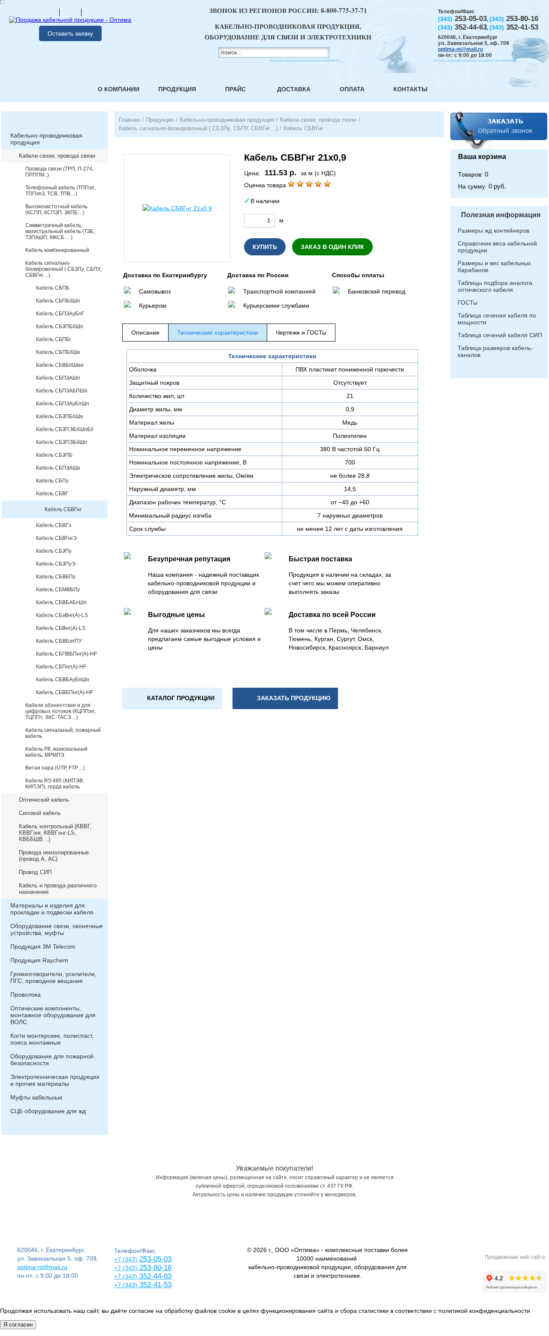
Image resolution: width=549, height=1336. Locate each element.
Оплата (352, 89)
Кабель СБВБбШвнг (60, 365)
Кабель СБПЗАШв (58, 468)
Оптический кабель (44, 800)
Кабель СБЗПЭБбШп (61, 442)
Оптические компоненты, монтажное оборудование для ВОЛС (53, 1015)
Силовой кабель (40, 813)
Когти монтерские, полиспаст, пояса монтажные (52, 1039)
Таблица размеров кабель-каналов (495, 351)
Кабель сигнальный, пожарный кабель (63, 733)
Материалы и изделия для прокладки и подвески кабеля (52, 909)
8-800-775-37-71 (344, 10)
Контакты (410, 89)
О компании (118, 89)
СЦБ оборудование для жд (48, 1111)
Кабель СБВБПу (55, 577)
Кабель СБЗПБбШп (59, 327)
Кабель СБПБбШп (58, 301)
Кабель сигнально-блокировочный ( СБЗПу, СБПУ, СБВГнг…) (63, 269)
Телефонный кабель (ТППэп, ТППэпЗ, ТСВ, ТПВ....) (60, 191)
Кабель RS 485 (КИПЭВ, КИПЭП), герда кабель (54, 784)
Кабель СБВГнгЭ (56, 538)
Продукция (177, 89)
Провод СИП (35, 872)
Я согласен (18, 1324)
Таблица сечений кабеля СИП (500, 335)
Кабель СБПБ (52, 288)
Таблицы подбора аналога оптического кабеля (495, 286)
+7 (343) (125, 1285)
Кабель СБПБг (53, 339)
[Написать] (92, 12)
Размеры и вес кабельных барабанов (494, 266)
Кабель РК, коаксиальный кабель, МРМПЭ (56, 752)
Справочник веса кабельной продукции (497, 247)
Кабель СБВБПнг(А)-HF (64, 692)
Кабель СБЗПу (54, 551)
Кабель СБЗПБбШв (59, 416)
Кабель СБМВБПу (58, 590)
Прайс (235, 89)
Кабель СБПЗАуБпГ (60, 314)
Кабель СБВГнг (63, 509)
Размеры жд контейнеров (493, 230)
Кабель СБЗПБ (54, 455)
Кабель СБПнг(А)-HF (61, 667)
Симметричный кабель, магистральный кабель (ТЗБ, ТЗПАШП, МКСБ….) (60, 231)
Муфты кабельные (36, 1097)
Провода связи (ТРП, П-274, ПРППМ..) (59, 172)
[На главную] (48, 12)
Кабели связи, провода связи (57, 156)
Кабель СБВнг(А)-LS (60, 628)
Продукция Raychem (39, 960)
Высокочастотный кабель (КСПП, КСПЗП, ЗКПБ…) (56, 210)
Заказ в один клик (332, 246)
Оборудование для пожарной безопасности (52, 1059)
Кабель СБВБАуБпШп (62, 680)
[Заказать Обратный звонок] (499, 130)
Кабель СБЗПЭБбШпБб (65, 429)
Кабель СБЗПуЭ (55, 564)
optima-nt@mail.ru (460, 49)
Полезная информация (500, 215)
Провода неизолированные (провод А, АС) (54, 855)
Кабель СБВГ (52, 494)
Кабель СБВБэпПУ (59, 641)
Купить (265, 246)
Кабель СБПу (52, 481)
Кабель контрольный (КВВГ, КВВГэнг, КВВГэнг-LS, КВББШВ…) (55, 832)
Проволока (25, 994)
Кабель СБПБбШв (58, 352)
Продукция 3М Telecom (42, 946)
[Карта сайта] (70, 12)
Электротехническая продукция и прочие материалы (55, 1080)
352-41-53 (154, 1285)
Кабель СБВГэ (53, 525)
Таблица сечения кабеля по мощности (497, 319)
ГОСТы (467, 302)
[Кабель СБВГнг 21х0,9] (177, 208)
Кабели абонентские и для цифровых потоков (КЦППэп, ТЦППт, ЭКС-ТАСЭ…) (60, 711)
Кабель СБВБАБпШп (61, 602)
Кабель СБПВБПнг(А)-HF (66, 654)
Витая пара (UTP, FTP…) (55, 768)
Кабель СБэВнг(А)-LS (62, 615)
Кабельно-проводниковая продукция (46, 139)
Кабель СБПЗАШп (58, 378)
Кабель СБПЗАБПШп (61, 391)
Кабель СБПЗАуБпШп (62, 404)
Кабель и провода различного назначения (58, 888)
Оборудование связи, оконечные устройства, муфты (56, 929)
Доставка (294, 89)
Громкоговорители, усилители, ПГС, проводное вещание (53, 977)
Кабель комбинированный (57, 250)
